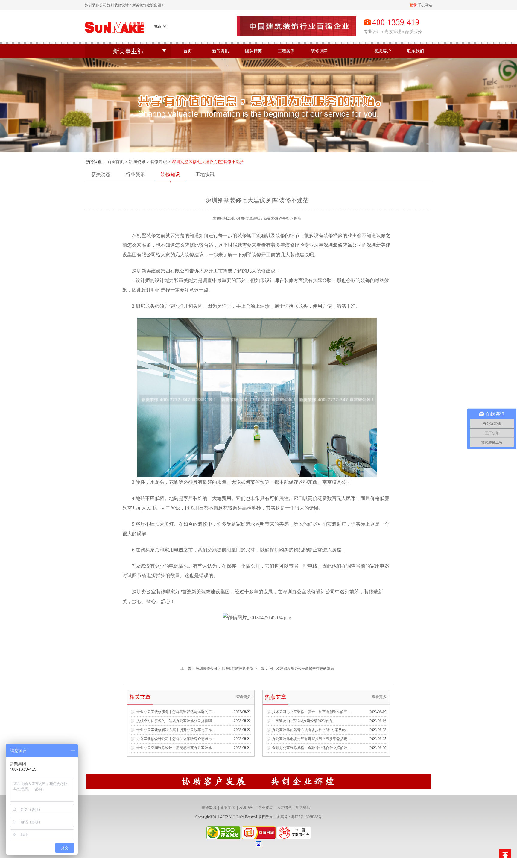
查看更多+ (244, 697)
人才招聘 (284, 807)
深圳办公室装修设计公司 (308, 591)
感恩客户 (382, 51)
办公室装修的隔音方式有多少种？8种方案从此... (310, 730)
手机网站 (425, 5)
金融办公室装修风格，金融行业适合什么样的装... (311, 748)
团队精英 (253, 51)
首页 (187, 51)
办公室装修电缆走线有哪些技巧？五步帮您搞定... (311, 739)
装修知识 (158, 162)
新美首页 (115, 162)
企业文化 (228, 807)
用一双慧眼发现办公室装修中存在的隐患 (301, 668)
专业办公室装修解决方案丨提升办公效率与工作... (175, 730)
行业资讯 (135, 174)
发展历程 (246, 807)
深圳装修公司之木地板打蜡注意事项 (224, 668)
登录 (413, 5)
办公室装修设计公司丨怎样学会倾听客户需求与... (175, 739)
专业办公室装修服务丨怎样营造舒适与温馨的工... (175, 712)
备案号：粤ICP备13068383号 (299, 817)
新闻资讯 (220, 51)
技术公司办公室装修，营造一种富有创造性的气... (311, 712)
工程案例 (286, 51)
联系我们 (415, 51)
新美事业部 (128, 51)
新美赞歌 (303, 807)
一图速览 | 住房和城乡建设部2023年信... (303, 721)
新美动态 (100, 174)
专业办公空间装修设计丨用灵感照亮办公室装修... (175, 748)
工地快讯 (205, 174)
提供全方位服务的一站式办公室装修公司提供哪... (175, 721)
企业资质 (265, 807)
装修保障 (319, 51)
